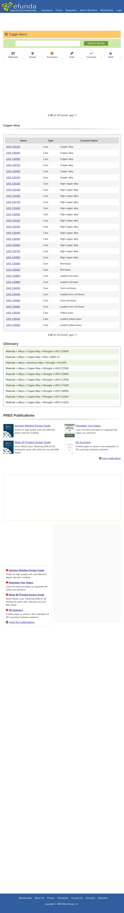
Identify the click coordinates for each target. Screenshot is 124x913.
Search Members (88, 10)
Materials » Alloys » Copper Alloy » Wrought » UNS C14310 (37, 402)
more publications (111, 458)
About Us (39, 898)
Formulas (91, 57)
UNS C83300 (13, 263)
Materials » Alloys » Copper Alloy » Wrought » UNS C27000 (37, 368)
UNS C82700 (13, 251)
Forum (59, 10)
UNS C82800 (13, 257)
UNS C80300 (13, 152)
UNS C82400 (13, 232)
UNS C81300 (13, 183)
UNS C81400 (13, 189)
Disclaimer (63, 898)
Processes (52, 57)
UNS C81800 (13, 208)
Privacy (51, 898)
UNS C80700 (13, 165)
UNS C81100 (13, 177)
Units (71, 57)
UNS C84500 (13, 300)
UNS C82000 (13, 214)
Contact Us (77, 898)
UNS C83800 (13, 282)
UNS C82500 (13, 239)
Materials (13, 57)
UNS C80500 (13, 159)
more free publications (21, 622)
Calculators (47, 10)
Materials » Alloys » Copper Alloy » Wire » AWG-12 (33, 357)
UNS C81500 (13, 196)
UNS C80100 (13, 146)
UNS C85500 (13, 325)
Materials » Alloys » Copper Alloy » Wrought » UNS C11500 (37, 396)
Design (32, 57)
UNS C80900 (13, 171)
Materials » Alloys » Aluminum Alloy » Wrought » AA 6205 (36, 362)
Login (119, 10)
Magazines (71, 10)
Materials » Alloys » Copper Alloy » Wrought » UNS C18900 (37, 351)
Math (111, 57)
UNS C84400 (13, 294)
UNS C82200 (13, 226)
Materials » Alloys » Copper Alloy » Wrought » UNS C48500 (37, 391)
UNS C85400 (13, 319)
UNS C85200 (13, 312)
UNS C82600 (13, 245)
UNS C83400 (13, 269)
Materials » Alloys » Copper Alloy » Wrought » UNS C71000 (37, 385)
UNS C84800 (13, 306)
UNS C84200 (13, 288)
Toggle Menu (17, 34)
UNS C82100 (13, 220)
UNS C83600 (13, 275)
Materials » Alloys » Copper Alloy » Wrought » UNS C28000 (37, 374)
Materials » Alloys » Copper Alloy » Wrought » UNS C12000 (37, 379)
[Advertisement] (27, 746)
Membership (106, 10)
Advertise (103, 898)
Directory (90, 898)
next (71, 115)
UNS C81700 (13, 202)
